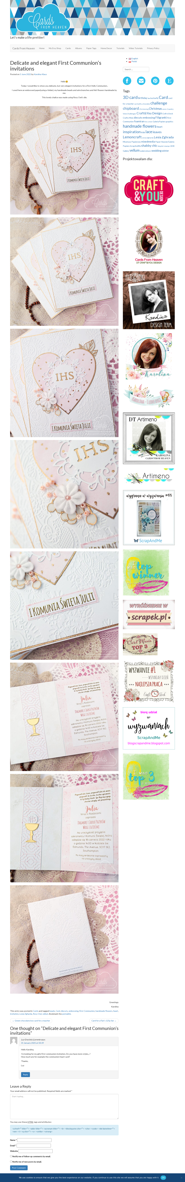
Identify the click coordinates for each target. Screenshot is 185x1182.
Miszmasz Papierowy (132, 142)
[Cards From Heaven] (92, 17)
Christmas (155, 108)
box (149, 98)
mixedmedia (148, 141)
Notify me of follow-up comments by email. (31, 1156)
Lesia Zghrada (164, 137)
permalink (66, 1014)
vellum (45, 1014)
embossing (73, 1011)
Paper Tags (91, 48)
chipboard (131, 108)
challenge (158, 103)
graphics (169, 121)
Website (14, 1151)
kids (143, 132)
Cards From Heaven (23, 48)
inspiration (132, 131)
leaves (157, 132)
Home (42, 48)
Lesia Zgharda (26, 1014)
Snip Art (161, 146)
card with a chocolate (142, 104)
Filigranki (161, 117)
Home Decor (106, 48)
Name (13, 1140)
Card (58, 1011)
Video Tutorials (136, 48)
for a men (148, 122)
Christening (143, 109)
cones (164, 109)
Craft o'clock (167, 113)
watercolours (145, 151)
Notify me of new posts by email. (27, 1161)
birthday (142, 97)
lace (149, 131)
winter (165, 150)
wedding (156, 150)
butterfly (154, 98)
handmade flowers (104, 1011)
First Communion (87, 1011)
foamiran (139, 121)
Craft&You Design (149, 113)
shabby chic (149, 145)
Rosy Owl (37, 1014)
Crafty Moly (128, 118)
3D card (130, 97)
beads (52, 1011)
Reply (25, 1074)
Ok (163, 1177)
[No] (181, 1177)
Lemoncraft (132, 137)
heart (115, 1011)
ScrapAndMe (135, 146)
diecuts (64, 1011)
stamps (167, 146)
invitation (14, 1014)
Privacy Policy (153, 48)
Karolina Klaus (40, 74)
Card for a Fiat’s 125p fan (103, 1020)
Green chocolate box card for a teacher (31, 1020)
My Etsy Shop (55, 48)
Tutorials (120, 48)
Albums (78, 48)
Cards (68, 48)
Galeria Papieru (159, 121)
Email (13, 1145)
